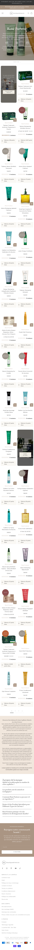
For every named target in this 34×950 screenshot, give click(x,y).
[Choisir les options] (15, 120)
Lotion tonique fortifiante (25, 251)
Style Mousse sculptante (9, 691)
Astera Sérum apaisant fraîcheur (25, 167)
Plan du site (5, 899)
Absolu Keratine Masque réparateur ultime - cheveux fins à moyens (8, 332)
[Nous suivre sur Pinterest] (11, 868)
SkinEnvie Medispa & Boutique (10, 933)
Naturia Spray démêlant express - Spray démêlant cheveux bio (9, 568)
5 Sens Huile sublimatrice (25, 528)
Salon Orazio (5, 930)
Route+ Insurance (6, 894)
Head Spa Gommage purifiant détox (8, 411)
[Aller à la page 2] (22, 711)
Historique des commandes (9, 912)
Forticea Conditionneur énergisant (8, 450)
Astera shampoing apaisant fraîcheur (8, 209)
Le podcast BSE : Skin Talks (9, 927)
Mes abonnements (6, 906)
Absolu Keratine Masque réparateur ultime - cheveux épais (8, 609)
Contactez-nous (6, 877)
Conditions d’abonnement (8, 891)
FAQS (3, 880)
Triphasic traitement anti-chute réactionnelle (25, 87)
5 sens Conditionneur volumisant (25, 691)
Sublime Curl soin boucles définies (25, 411)
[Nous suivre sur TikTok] (20, 868)
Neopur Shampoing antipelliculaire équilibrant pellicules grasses (9, 291)
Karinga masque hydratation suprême (25, 489)
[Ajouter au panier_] (31, 81)
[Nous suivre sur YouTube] (16, 868)
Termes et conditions (7, 888)
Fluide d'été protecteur (25, 332)
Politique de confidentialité (9, 896)
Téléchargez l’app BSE (7, 924)
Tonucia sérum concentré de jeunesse (25, 372)
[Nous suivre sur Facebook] (2, 868)
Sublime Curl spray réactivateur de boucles (9, 528)
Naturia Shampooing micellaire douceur (25, 127)
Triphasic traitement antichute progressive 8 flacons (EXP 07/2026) (8, 651)
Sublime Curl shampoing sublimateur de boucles (8, 251)
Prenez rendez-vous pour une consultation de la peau (16, 914)
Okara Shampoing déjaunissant (25, 568)
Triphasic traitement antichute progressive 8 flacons (8, 127)
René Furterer (25, 83)
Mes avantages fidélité (8, 909)
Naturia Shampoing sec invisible (8, 372)
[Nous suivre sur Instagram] (7, 868)
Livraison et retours (7, 885)
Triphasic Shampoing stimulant (25, 291)
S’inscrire (17, 851)
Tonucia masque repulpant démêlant (25, 609)
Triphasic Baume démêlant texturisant (8, 167)
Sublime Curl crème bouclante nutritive (8, 489)
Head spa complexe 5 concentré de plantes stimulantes (25, 211)
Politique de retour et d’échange (10, 883)
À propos (4, 922)
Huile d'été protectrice (25, 651)
